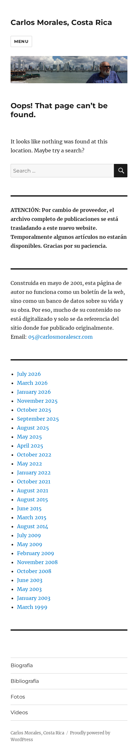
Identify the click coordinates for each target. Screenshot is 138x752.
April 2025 (30, 445)
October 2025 (34, 410)
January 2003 (33, 598)
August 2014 (32, 526)
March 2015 (32, 517)
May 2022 (29, 463)
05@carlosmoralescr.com (60, 337)
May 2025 (29, 436)
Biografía (22, 665)
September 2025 (38, 419)
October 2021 (33, 481)
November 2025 (37, 401)
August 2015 (32, 499)
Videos (19, 712)
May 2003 (29, 589)
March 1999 (32, 607)
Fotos (18, 697)
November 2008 (37, 562)
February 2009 (35, 553)
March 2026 (32, 383)
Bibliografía (25, 681)
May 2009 (29, 544)
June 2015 (29, 508)
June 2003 (29, 580)
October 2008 (34, 571)
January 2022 (34, 472)
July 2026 (29, 374)
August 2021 (32, 490)
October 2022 (34, 454)
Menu (21, 41)
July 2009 (29, 535)
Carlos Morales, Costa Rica (61, 22)
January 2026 (34, 392)
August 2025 (33, 428)
